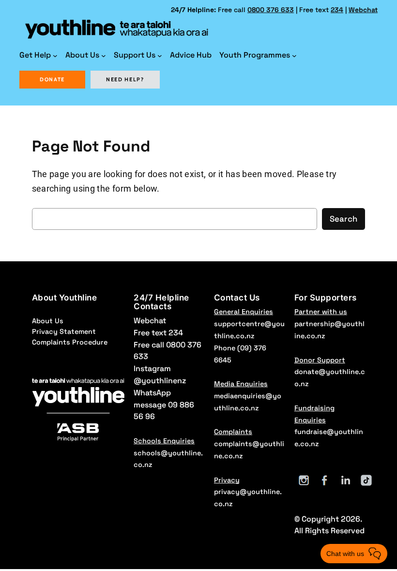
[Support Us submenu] (159, 55)
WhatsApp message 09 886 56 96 (164, 405)
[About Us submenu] (103, 55)
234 (337, 9)
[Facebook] (325, 480)
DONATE (52, 79)
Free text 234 (158, 333)
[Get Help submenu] (55, 55)
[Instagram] (304, 480)
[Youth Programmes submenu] (294, 55)
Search (343, 218)
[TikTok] (366, 480)
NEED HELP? (125, 79)
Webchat (363, 9)
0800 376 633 (270, 9)
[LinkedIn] (345, 480)
